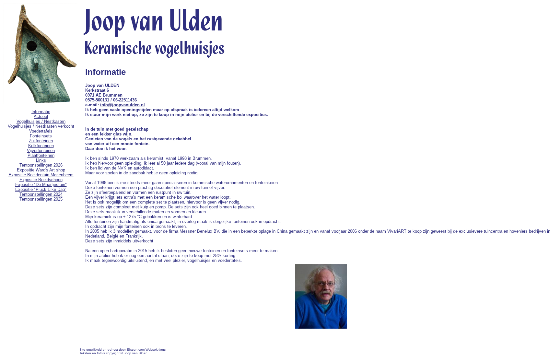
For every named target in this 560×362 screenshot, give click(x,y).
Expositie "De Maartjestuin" (41, 184)
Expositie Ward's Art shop (41, 170)
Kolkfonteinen (41, 145)
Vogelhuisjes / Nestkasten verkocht (41, 126)
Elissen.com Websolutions (146, 349)
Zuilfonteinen (41, 140)
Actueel (41, 116)
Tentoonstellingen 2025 (41, 199)
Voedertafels (40, 131)
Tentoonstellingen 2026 (41, 165)
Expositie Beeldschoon (41, 179)
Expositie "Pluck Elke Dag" (40, 189)
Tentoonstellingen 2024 (41, 194)
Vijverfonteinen (41, 150)
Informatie (40, 111)
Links (41, 160)
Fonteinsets (41, 136)
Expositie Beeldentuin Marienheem (41, 174)
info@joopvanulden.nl (122, 104)
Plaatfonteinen (41, 155)
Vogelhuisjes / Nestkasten (41, 121)
